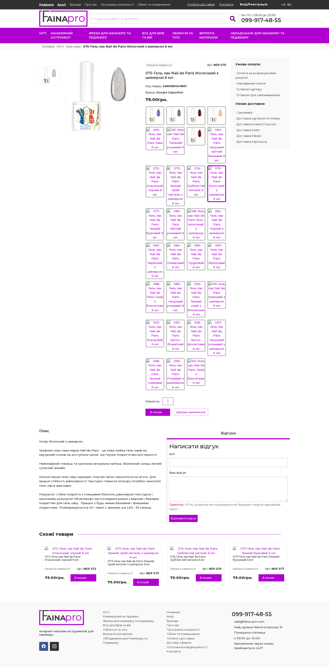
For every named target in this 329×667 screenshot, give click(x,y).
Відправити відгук (183, 518)
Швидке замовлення (190, 412)
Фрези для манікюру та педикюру (110, 35)
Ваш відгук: (177, 472)
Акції (61, 4)
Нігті (43, 33)
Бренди (75, 4)
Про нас (91, 4)
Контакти (226, 4)
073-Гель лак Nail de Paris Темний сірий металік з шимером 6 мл (130, 562)
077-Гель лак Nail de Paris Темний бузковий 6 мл (256, 558)
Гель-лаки (73, 46)
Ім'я (172, 454)
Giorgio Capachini (169, 92)
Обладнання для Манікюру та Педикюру (257, 35)
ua (284, 4)
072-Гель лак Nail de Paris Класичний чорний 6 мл (62, 558)
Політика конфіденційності (187, 647)
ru (289, 4)
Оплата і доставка (201, 4)
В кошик (156, 412)
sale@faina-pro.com (249, 621)
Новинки (46, 4)
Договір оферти (179, 642)
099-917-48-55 (261, 20)
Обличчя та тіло (182, 35)
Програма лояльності (117, 4)
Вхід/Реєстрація (253, 4)
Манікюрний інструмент (62, 35)
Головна (47, 46)
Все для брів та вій (153, 35)
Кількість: (152, 401)
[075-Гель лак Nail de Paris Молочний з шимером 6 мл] (101, 97)
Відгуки (228, 433)
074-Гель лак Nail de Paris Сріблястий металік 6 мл (187, 558)
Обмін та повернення (153, 4)
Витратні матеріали (208, 35)
